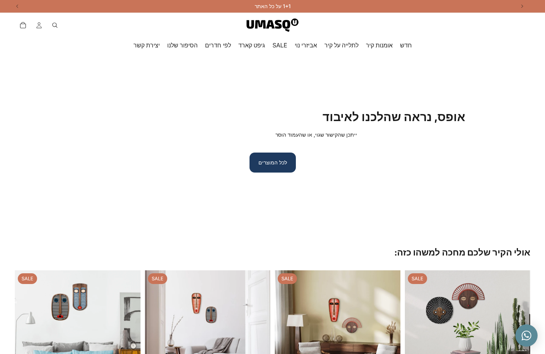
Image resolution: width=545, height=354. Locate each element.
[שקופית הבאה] (389, 333)
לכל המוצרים (272, 162)
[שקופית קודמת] (416, 333)
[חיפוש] (55, 25)
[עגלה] (23, 25)
